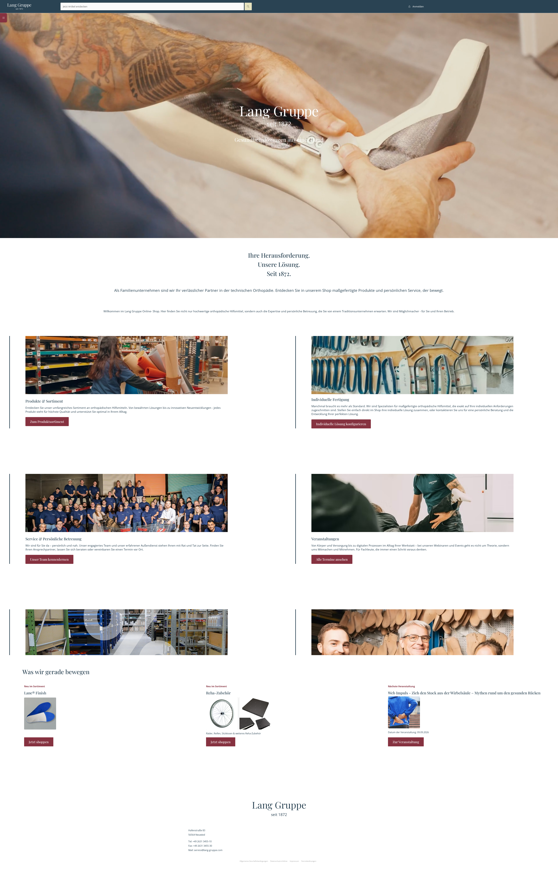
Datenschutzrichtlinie (278, 861)
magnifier (248, 6)
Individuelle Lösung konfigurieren (341, 424)
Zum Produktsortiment (47, 421)
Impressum (294, 861)
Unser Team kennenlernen (49, 559)
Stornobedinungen (308, 861)
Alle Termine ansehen (332, 559)
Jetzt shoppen (39, 742)
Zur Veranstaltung (406, 742)
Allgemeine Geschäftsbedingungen (254, 861)
